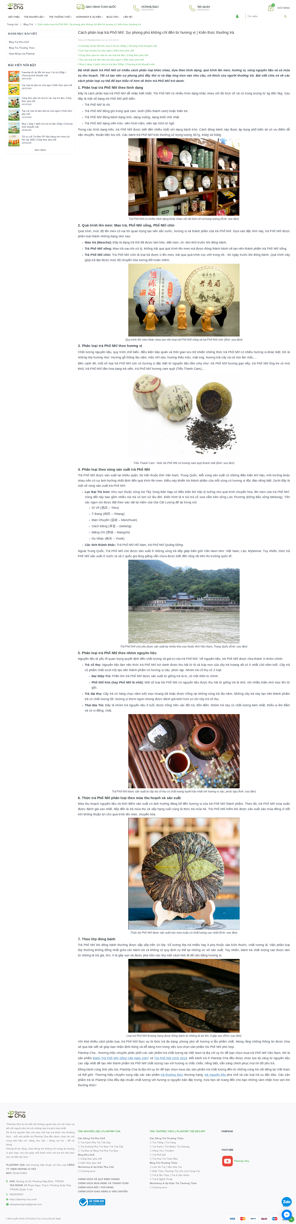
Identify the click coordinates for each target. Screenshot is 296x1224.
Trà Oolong (183, 1146)
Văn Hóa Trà (175, 1167)
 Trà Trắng (156, 1142)
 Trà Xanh (156, 1146)
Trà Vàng (170, 1142)
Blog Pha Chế (86, 1154)
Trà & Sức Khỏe (180, 1175)
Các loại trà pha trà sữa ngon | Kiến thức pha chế (106, 50)
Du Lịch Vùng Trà (190, 1171)
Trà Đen (169, 1150)
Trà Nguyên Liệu (34, 16)
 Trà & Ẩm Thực (159, 1175)
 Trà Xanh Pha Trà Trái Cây (94, 1142)
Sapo (58, 1218)
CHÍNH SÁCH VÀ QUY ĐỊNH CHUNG (99, 1179)
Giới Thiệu (14, 16)
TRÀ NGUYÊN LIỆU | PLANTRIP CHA (99, 1131)
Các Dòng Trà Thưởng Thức (167, 1138)
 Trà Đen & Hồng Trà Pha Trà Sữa (98, 1150)
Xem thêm (40, 150)
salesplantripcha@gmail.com (26, 1204)
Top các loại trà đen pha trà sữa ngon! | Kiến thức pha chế (111, 59)
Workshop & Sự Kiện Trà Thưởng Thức (173, 1183)
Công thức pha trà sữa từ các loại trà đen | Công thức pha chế (113, 55)
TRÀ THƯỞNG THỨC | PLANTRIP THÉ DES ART (177, 1131)
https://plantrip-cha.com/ (23, 1199)
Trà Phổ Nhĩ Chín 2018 (170, 1058)
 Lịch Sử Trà (157, 1167)
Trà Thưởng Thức (60, 16)
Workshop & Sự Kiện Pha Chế (96, 1167)
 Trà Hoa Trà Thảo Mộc (164, 1158)
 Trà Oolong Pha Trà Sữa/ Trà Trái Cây (101, 1146)
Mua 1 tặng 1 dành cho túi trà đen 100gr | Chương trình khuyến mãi (117, 64)
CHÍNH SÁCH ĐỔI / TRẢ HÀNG (96, 1187)
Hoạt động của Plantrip (22, 53)
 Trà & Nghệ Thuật (161, 1179)
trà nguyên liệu (215, 1074)
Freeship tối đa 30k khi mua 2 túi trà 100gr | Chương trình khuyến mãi (118, 46)
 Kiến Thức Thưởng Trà (164, 1171)
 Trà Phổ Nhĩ (158, 1154)
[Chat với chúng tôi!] (287, 1215)
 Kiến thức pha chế (89, 1162)
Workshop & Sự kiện (89, 16)
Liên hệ (127, 16)
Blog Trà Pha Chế (19, 42)
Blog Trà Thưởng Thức (22, 47)
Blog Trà (112, 16)
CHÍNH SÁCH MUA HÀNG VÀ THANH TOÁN (103, 1183)
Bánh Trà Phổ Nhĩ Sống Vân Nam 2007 (121, 1058)
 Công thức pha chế (90, 1158)
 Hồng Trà (157, 1150)
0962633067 (17, 1194)
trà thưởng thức (172, 1074)
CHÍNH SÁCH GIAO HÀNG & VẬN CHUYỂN (102, 1191)
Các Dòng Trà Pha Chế (91, 1138)
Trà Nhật (170, 1146)
